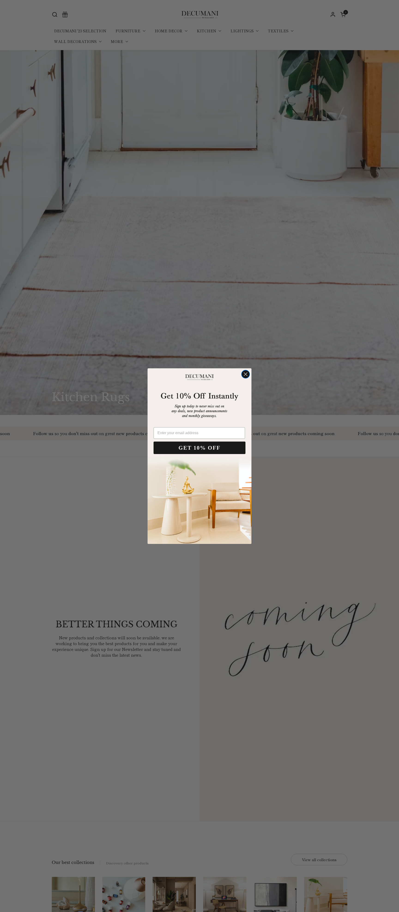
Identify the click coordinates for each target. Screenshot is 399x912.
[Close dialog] (246, 374)
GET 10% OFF (199, 448)
